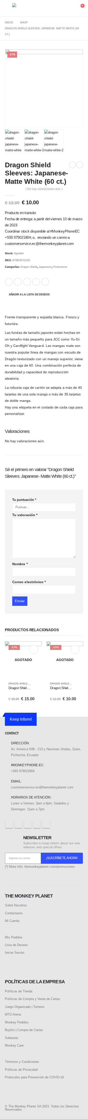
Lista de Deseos (16, 945)
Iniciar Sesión (14, 952)
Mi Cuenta (12, 921)
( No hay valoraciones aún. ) (44, 189)
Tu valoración (24, 515)
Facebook (9, 282)
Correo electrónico (29, 582)
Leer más (33, 649)
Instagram (37, 824)
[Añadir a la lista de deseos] (35, 684)
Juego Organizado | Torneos (24, 1007)
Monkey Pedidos (17, 1022)
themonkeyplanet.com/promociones (49, 866)
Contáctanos (14, 913)
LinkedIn (27, 282)
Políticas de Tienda (18, 991)
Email (45, 282)
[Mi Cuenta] (70, 8)
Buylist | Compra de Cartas (24, 1030)
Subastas (11, 1038)
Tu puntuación (24, 500)
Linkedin (46, 824)
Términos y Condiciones (22, 1062)
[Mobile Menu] (8, 8)
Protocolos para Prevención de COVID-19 (34, 1077)
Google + (36, 282)
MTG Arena (13, 1014)
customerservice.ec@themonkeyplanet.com (42, 787)
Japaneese (45, 266)
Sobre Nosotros (16, 905)
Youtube (27, 824)
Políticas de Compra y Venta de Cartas (32, 999)
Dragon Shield (29, 266)
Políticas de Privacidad (21, 1069)
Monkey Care (14, 1045)
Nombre (20, 564)
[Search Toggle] (61, 8)
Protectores (60, 266)
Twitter (18, 282)
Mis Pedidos (13, 937)
